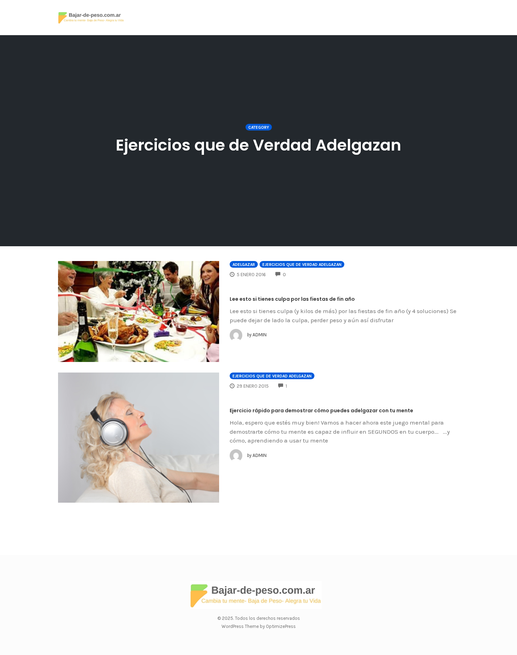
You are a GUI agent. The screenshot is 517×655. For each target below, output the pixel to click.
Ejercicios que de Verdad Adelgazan (302, 264)
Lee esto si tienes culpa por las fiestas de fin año (292, 299)
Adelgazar (243, 264)
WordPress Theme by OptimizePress (259, 626)
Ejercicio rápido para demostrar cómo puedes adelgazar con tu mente (321, 410)
